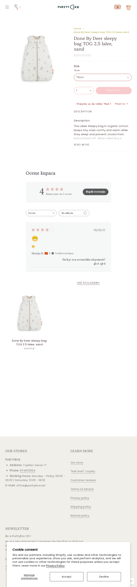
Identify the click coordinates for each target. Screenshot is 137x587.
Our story (76, 462)
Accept (67, 576)
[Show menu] (7, 7)
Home (77, 28)
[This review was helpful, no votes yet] (95, 263)
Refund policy (79, 515)
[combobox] (41, 213)
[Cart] (128, 7)
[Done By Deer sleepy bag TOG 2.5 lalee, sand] (29, 313)
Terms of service (82, 489)
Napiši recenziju (95, 191)
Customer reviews (83, 480)
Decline (104, 576)
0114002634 (27, 470)
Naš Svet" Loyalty (83, 471)
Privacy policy (79, 498)
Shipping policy (80, 506)
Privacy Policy (55, 565)
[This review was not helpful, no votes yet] (101, 263)
